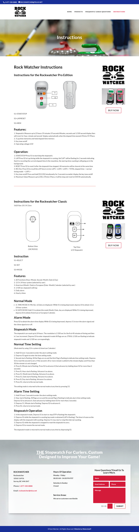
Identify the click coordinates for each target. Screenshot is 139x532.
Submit (119, 506)
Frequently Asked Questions (98, 12)
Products (78, 12)
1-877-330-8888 (25, 486)
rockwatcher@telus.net (28, 491)
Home (69, 12)
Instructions (119, 12)
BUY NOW (113, 110)
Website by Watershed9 (82, 529)
